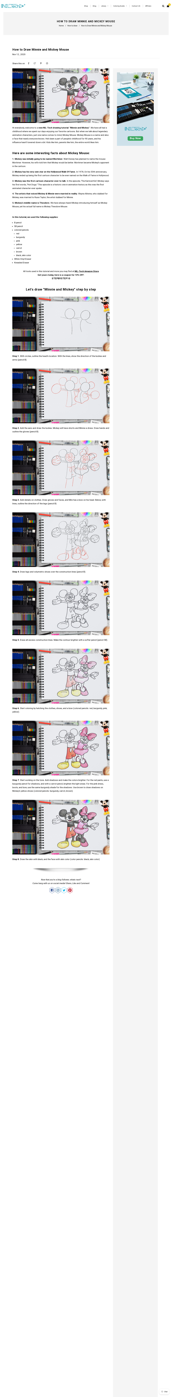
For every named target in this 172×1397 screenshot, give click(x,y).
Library (104, 6)
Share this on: (18, 63)
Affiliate (148, 6)
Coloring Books (119, 6)
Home (61, 26)
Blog (94, 6)
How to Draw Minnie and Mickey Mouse (40, 49)
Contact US (136, 6)
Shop (86, 6)
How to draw (72, 26)
